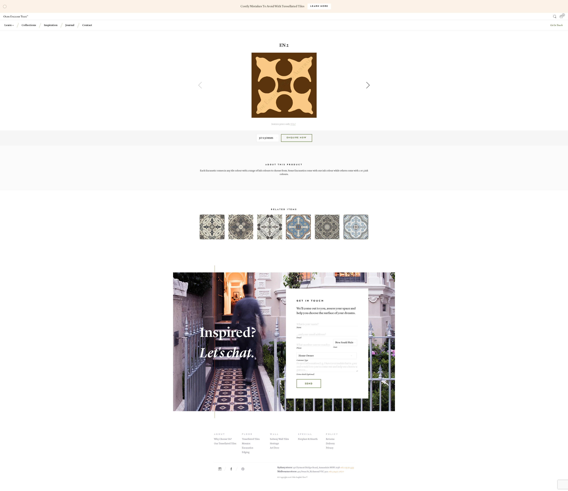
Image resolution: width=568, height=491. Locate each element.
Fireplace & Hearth (308, 439)
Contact (87, 25)
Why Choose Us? (223, 439)
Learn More (319, 6)
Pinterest (244, 469)
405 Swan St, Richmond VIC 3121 (312, 472)
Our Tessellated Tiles (225, 443)
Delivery (330, 443)
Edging (246, 452)
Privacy (329, 448)
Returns (330, 439)
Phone (299, 348)
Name (299, 327)
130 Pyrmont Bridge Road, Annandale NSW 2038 (316, 468)
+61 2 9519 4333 (347, 468)
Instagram (221, 469)
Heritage (274, 443)
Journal (69, 25)
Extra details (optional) (305, 374)
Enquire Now (296, 138)
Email (299, 338)
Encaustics (247, 448)
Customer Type (302, 360)
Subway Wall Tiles (279, 439)
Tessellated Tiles (251, 439)
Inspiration (50, 25)
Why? (293, 124)
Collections (29, 25)
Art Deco (274, 448)
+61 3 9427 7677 (336, 472)
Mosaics (246, 443)
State (335, 347)
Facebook (233, 469)
